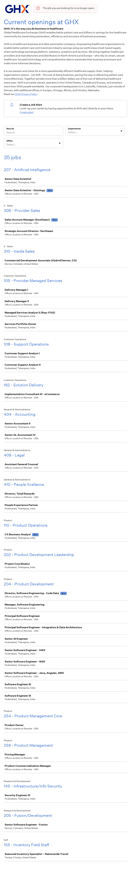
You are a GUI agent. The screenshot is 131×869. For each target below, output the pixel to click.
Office (9, 140)
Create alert (27, 112)
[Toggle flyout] (121, 131)
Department (74, 128)
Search (10, 128)
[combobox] (68, 132)
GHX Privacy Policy (26, 94)
